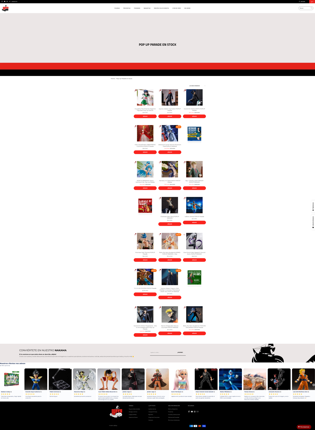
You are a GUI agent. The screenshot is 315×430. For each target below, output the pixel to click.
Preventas (126, 8)
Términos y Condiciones (174, 420)
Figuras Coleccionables (134, 409)
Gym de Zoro (177, 8)
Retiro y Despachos (173, 409)
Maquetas (147, 8)
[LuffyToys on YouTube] (4, 1)
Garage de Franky (152, 411)
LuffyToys (115, 425)
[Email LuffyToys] (9, 1)
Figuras (117, 8)
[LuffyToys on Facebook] (2, 1)
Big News (187, 8)
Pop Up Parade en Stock (124, 78)
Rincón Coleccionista (161, 8)
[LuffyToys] (5, 8)
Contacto (14, 1)
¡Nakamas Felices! (133, 417)
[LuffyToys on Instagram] (7, 1)
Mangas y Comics (133, 411)
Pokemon (137, 8)
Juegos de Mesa (132, 414)
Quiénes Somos (152, 409)
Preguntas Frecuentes (153, 417)
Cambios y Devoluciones (174, 414)
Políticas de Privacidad (173, 417)
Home (113, 78)
